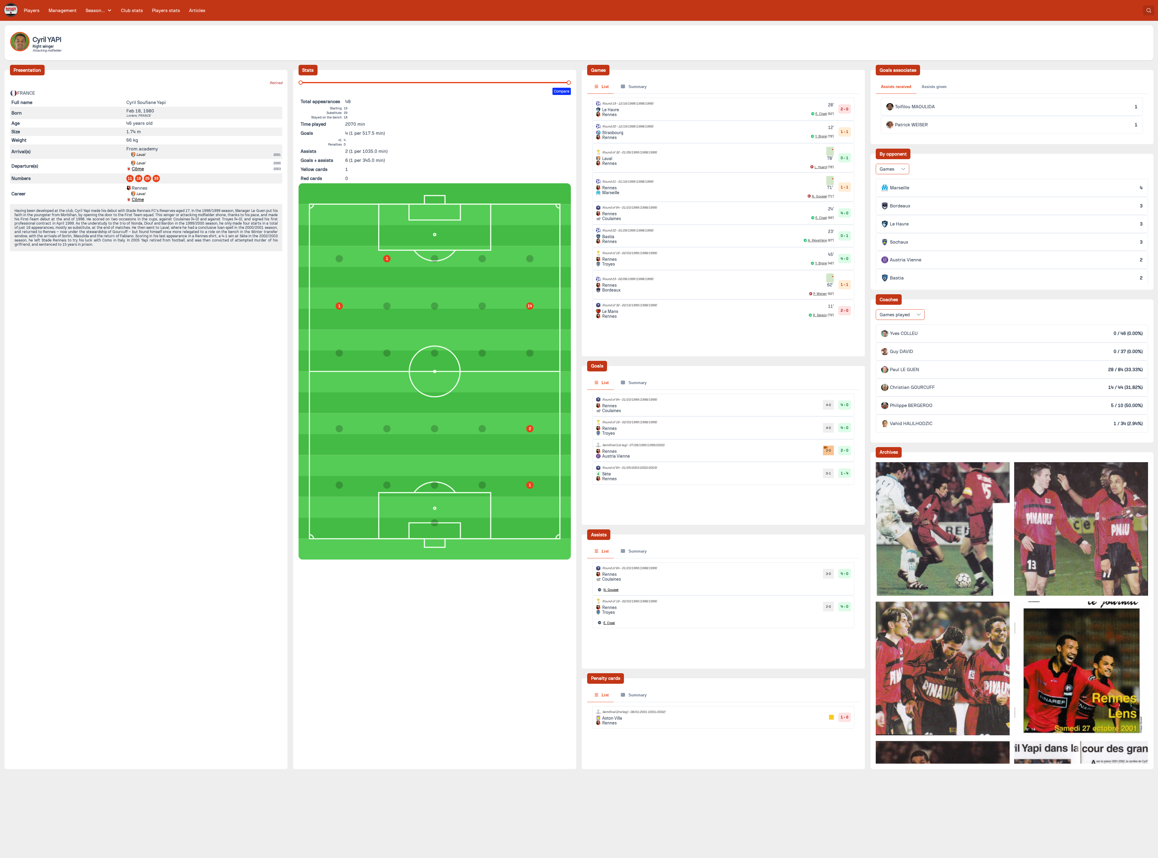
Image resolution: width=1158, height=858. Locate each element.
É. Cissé (821, 114)
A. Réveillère (817, 240)
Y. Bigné (821, 136)
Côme (138, 169)
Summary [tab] (637, 86)
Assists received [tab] (896, 86)
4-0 (828, 405)
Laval (140, 155)
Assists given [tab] (934, 86)
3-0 (828, 574)
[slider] (301, 82)
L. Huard (821, 167)
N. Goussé (819, 196)
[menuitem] (32, 10)
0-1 (828, 473)
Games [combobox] (887, 169)
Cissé (609, 623)
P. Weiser (820, 294)
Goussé (611, 590)
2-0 (828, 450)
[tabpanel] (723, 439)
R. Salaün (820, 315)
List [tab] (604, 86)
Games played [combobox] (895, 314)
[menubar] (115, 10)
